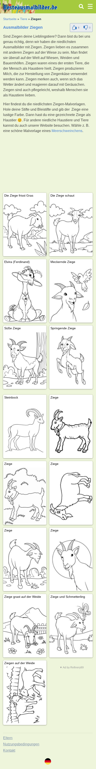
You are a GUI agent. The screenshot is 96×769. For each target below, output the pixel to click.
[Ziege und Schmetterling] (71, 628)
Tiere (23, 19)
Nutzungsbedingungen (21, 744)
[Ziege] (71, 429)
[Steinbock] (24, 429)
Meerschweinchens (67, 131)
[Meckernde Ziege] (71, 294)
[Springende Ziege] (71, 360)
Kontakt (9, 750)
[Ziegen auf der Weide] (24, 695)
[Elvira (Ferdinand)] (24, 294)
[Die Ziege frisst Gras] (24, 227)
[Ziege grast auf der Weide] (24, 628)
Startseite (10, 19)
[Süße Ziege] (24, 360)
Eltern (8, 738)
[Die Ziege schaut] (71, 227)
